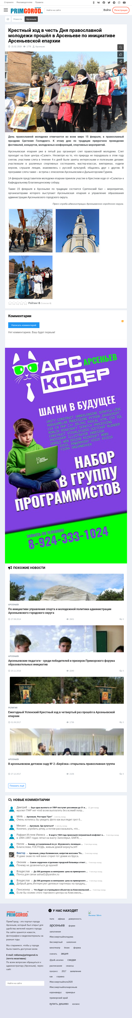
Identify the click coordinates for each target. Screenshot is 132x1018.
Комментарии (19, 316)
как (51, 976)
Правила (39, 2)
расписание (56, 965)
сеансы (70, 965)
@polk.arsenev (57, 960)
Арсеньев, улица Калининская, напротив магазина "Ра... (56, 853)
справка (60, 976)
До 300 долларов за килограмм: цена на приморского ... (61, 871)
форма (77, 947)
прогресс (54, 971)
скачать (53, 954)
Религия (12, 707)
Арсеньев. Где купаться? (42, 826)
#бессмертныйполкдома (61, 937)
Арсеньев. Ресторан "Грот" (39, 816)
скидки (71, 959)
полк (52, 919)
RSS (122, 321)
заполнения (55, 931)
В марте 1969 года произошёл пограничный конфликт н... (77, 835)
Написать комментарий (23, 325)
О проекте (9, 2)
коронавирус (56, 992)
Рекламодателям (24, 2)
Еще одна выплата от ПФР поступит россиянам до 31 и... (59, 807)
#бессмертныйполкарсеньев (63, 987)
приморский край (59, 998)
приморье (70, 992)
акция (64, 953)
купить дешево (59, 1003)
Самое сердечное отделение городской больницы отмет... (58, 862)
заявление (75, 971)
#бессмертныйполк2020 (61, 982)
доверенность (75, 919)
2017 (64, 971)
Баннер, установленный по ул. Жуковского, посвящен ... (55, 844)
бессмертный (56, 942)
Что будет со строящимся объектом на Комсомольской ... (62, 890)
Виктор (21, 853)
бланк (67, 947)
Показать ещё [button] (17, 785)
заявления (71, 942)
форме (72, 926)
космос (76, 1004)
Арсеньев (40, 46)
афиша (61, 919)
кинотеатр (55, 947)
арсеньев (57, 925)
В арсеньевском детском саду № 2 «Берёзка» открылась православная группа (61, 763)
